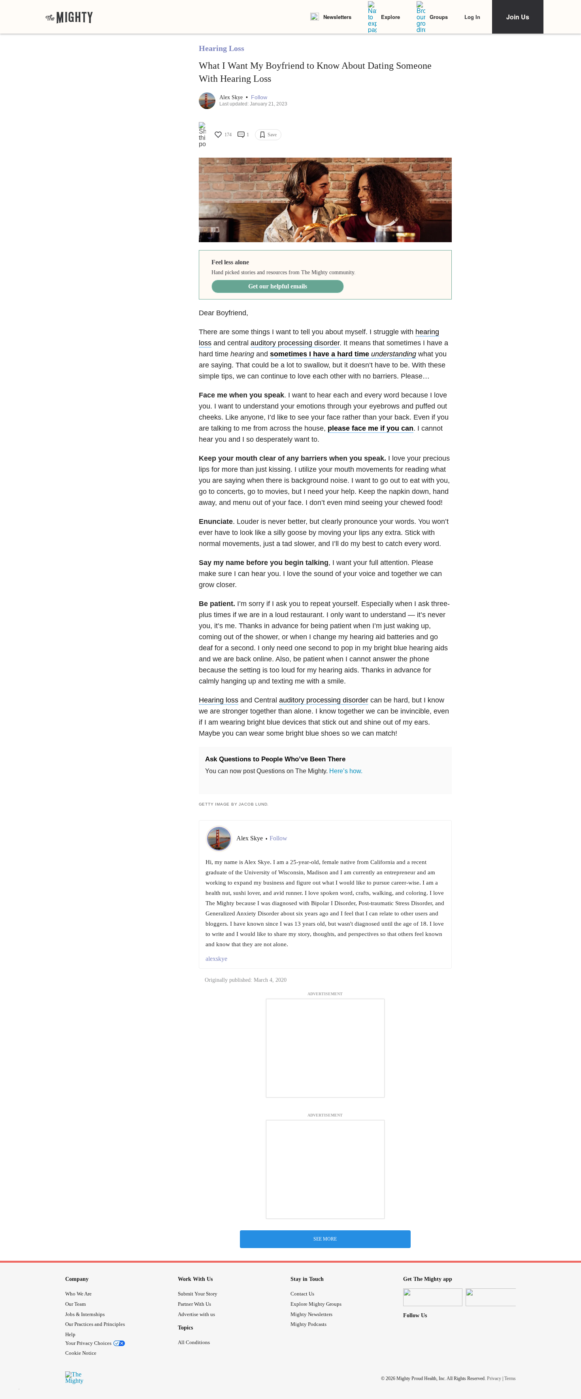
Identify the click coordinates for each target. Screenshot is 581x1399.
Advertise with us (196, 1314)
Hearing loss (218, 700)
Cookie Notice (80, 1353)
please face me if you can (370, 428)
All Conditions (194, 1342)
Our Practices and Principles (95, 1324)
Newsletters (337, 17)
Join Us (517, 16)
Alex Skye (231, 97)
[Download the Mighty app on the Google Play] (495, 1297)
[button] (259, 97)
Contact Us (302, 1294)
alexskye (216, 958)
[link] (69, 17)
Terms (510, 1378)
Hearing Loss (221, 48)
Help (70, 1334)
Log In (472, 17)
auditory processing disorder (295, 343)
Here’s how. (345, 771)
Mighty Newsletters (311, 1314)
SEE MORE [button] (325, 1239)
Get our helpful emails (277, 286)
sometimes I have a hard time (343, 354)
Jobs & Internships (85, 1314)
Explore (390, 17)
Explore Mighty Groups (315, 1304)
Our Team (75, 1304)
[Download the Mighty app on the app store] (432, 1297)
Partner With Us (194, 1304)
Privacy (494, 1378)
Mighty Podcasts (308, 1324)
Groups (439, 17)
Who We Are (78, 1294)
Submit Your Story (197, 1294)
